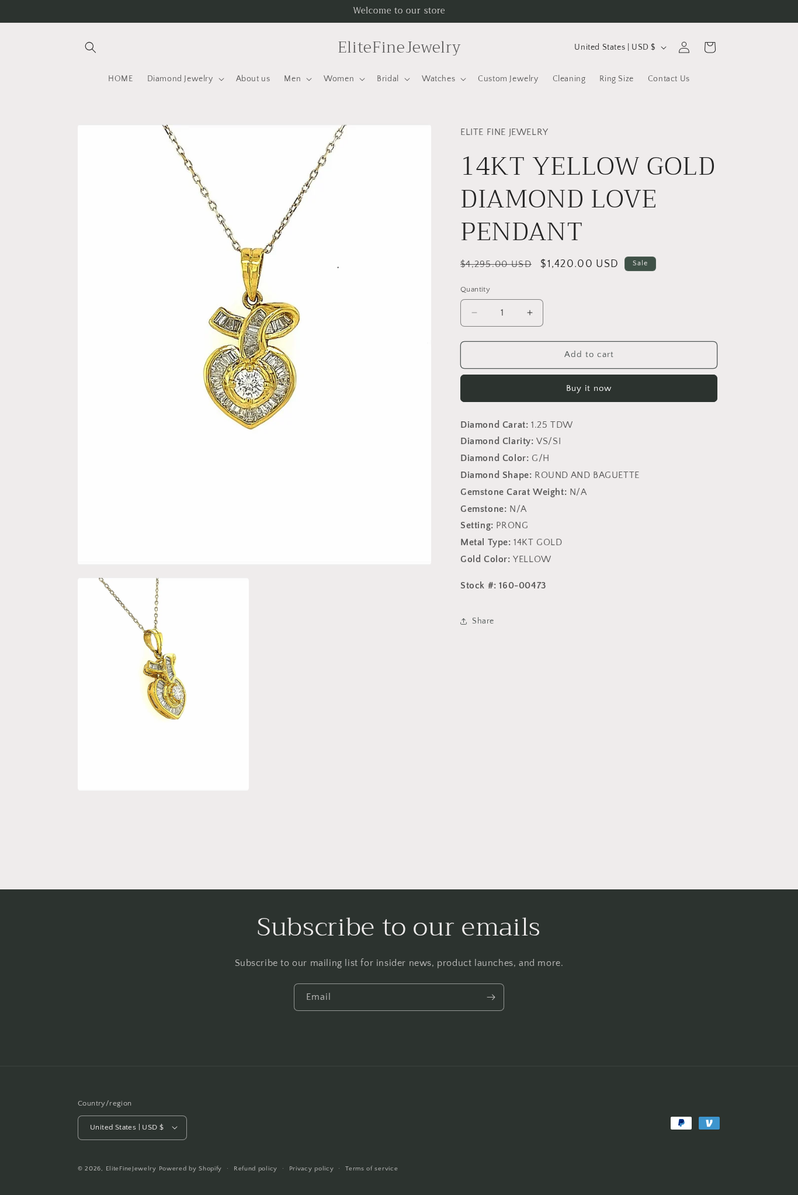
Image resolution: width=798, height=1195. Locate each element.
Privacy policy (311, 1168)
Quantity (475, 289)
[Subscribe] (491, 997)
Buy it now (589, 388)
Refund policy (255, 1168)
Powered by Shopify (191, 1168)
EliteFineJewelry (131, 1168)
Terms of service (371, 1168)
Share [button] (483, 621)
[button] (90, 47)
